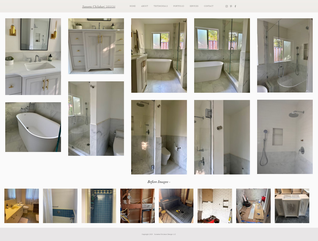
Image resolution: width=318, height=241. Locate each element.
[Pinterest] (231, 6)
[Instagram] (226, 6)
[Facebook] (235, 6)
